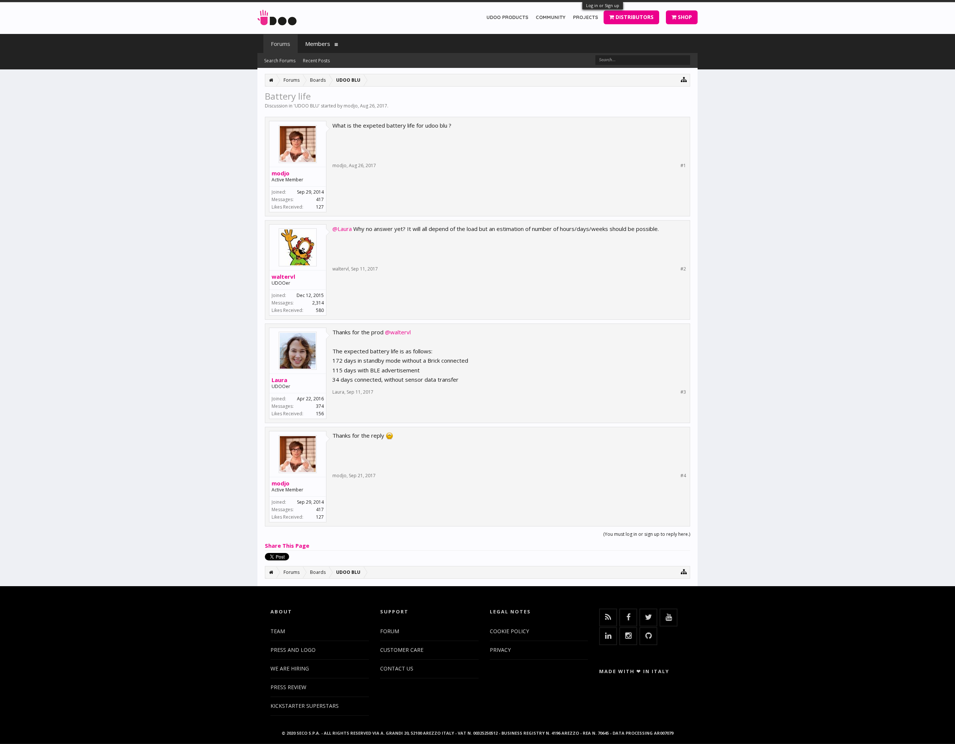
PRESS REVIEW (288, 687)
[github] (648, 636)
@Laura (342, 228)
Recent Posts (316, 60)
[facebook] (628, 617)
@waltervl (398, 332)
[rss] (608, 617)
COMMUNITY (551, 17)
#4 (683, 476)
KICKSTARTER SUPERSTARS (304, 705)
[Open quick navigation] (684, 79)
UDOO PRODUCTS (507, 17)
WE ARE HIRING (289, 668)
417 (320, 199)
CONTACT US (396, 668)
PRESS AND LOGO (293, 649)
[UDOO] (277, 16)
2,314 (318, 303)
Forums (280, 43)
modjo (351, 106)
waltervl (283, 276)
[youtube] (668, 617)
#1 (683, 166)
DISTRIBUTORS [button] (634, 17)
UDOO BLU (307, 106)
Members (317, 43)
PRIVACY (500, 649)
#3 (683, 392)
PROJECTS (585, 17)
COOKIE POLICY (509, 631)
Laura (279, 380)
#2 (683, 269)
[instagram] (628, 636)
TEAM (277, 631)
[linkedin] (608, 636)
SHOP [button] (684, 17)
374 (320, 406)
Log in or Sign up (602, 5)
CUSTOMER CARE (401, 649)
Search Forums (279, 60)
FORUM (389, 631)
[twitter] (648, 617)
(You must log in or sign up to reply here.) (646, 534)
